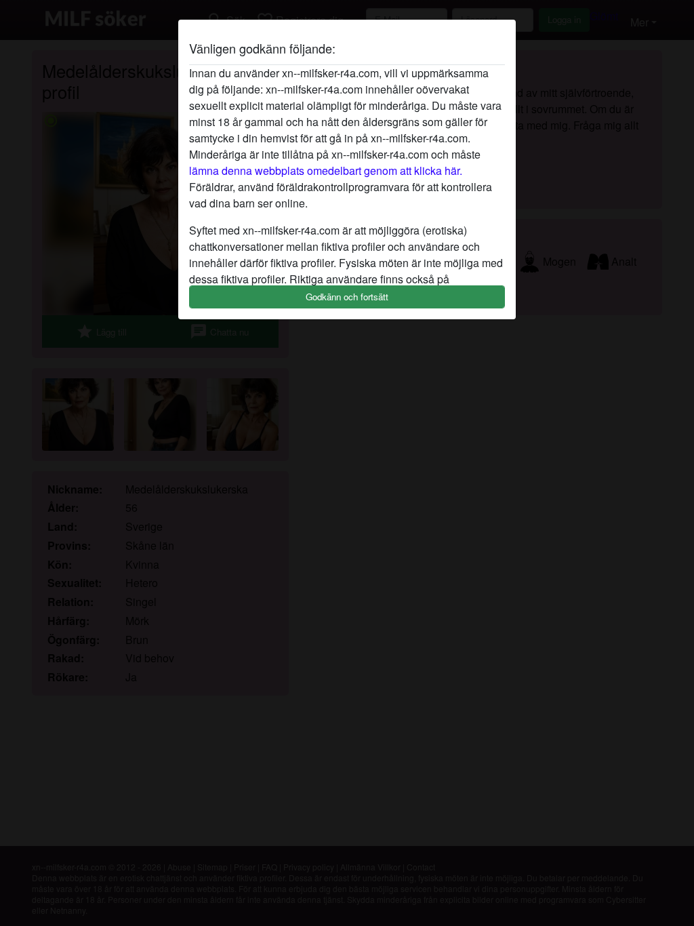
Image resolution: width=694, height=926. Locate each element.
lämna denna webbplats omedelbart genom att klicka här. (325, 170)
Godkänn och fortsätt (347, 296)
